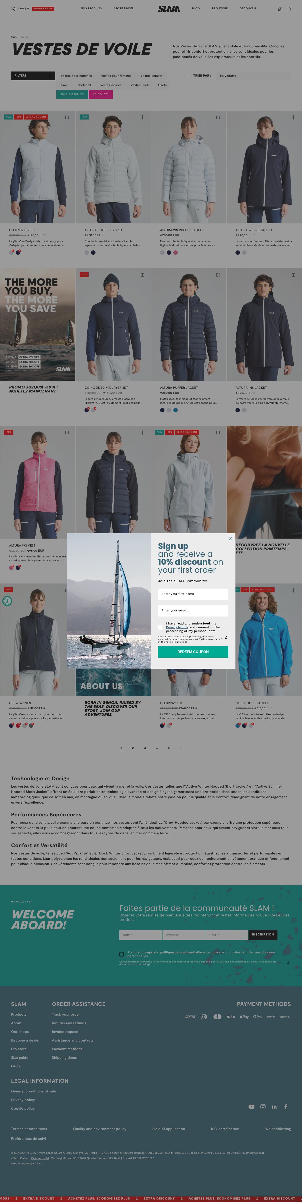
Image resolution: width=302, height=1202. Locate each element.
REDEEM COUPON (193, 651)
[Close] (230, 538)
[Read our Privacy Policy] (225, 637)
